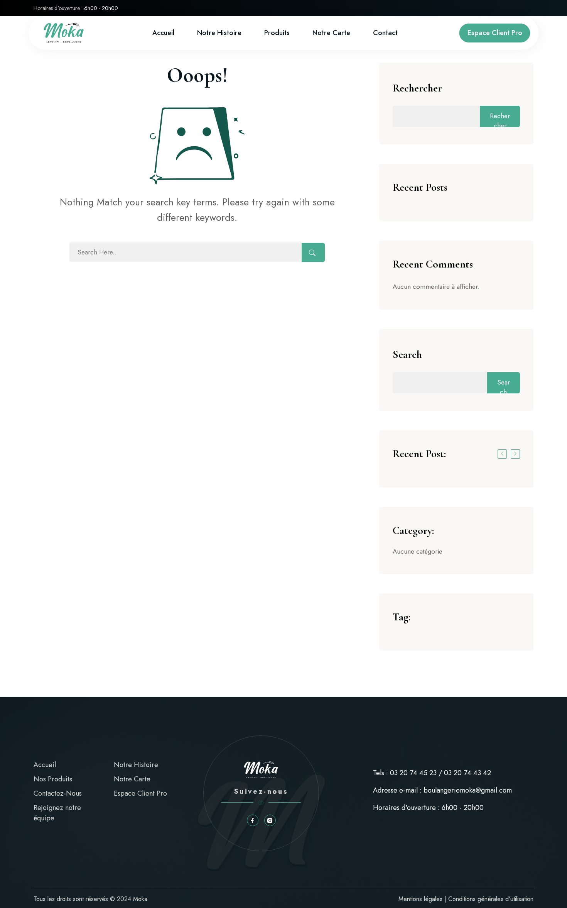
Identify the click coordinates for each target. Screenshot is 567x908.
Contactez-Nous (58, 793)
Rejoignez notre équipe (57, 813)
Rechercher (417, 88)
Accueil (163, 33)
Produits (277, 33)
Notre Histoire (219, 33)
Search (407, 354)
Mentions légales (420, 898)
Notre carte (331, 33)
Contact (385, 33)
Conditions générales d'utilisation (490, 898)
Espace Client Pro (494, 33)
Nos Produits (53, 779)
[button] (502, 454)
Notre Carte (132, 779)
